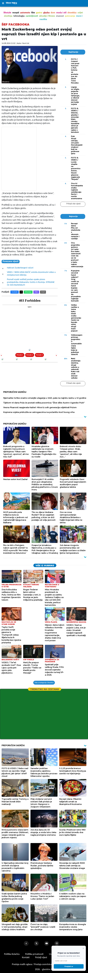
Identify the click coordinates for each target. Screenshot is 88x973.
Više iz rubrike (45, 565)
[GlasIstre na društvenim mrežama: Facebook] (29, 943)
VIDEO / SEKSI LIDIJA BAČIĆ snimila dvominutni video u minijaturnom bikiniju (31, 273)
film (33, 13)
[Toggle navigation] (3, 3)
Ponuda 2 (29, 355)
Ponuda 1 (20, 355)
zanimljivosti (32, 16)
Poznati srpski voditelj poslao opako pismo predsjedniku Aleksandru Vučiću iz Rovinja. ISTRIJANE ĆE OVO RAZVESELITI (31, 282)
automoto (25, 13)
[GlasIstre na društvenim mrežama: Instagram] (59, 943)
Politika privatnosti (34, 954)
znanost (60, 16)
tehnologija (19, 16)
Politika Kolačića (12, 954)
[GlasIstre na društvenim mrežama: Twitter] (39, 943)
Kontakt (26, 957)
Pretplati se (68, 966)
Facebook (14, 292)
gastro (39, 13)
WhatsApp (28, 292)
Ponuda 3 (39, 355)
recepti (15, 13)
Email (43, 292)
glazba (46, 13)
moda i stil (61, 13)
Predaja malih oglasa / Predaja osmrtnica (32, 964)
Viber (36, 292)
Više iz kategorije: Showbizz (44, 683)
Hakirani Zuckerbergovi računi (20, 268)
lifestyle (7, 13)
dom (53, 13)
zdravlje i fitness (47, 16)
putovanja (70, 16)
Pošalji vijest (41, 957)
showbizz (72, 13)
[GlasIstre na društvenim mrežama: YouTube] (49, 943)
